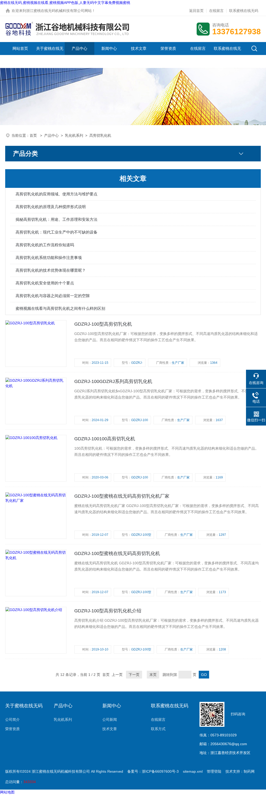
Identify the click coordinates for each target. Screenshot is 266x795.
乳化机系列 (74, 135)
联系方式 (158, 729)
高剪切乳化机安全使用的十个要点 (45, 283)
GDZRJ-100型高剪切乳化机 (103, 324)
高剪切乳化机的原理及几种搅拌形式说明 (51, 206)
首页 (34, 135)
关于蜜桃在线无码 (49, 55)
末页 (153, 675)
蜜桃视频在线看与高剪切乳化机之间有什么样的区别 (60, 308)
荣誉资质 (168, 48)
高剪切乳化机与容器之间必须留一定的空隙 (53, 295)
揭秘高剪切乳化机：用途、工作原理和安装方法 (56, 219)
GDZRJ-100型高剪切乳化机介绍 (107, 610)
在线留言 (216, 11)
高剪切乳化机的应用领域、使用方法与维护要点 (56, 194)
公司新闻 (109, 719)
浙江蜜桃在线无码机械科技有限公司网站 (59, 11)
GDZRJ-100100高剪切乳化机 (104, 438)
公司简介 (12, 719)
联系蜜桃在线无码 (243, 11)
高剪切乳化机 (100, 135)
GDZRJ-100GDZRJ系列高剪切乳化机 (113, 381)
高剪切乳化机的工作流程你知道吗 (45, 245)
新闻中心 (109, 48)
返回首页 (196, 11)
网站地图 (7, 792)
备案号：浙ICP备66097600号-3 (153, 771)
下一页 (134, 675)
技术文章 (139, 48)
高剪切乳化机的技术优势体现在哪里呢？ (51, 270)
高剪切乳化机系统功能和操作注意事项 (49, 257)
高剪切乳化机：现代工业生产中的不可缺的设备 (56, 232)
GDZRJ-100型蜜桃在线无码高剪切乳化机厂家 (121, 496)
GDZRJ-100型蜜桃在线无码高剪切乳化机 (117, 553)
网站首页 (20, 48)
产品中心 (79, 48)
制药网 (249, 771)
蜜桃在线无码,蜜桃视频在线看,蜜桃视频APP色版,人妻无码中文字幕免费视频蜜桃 (65, 3)
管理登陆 (214, 771)
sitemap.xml (193, 771)
